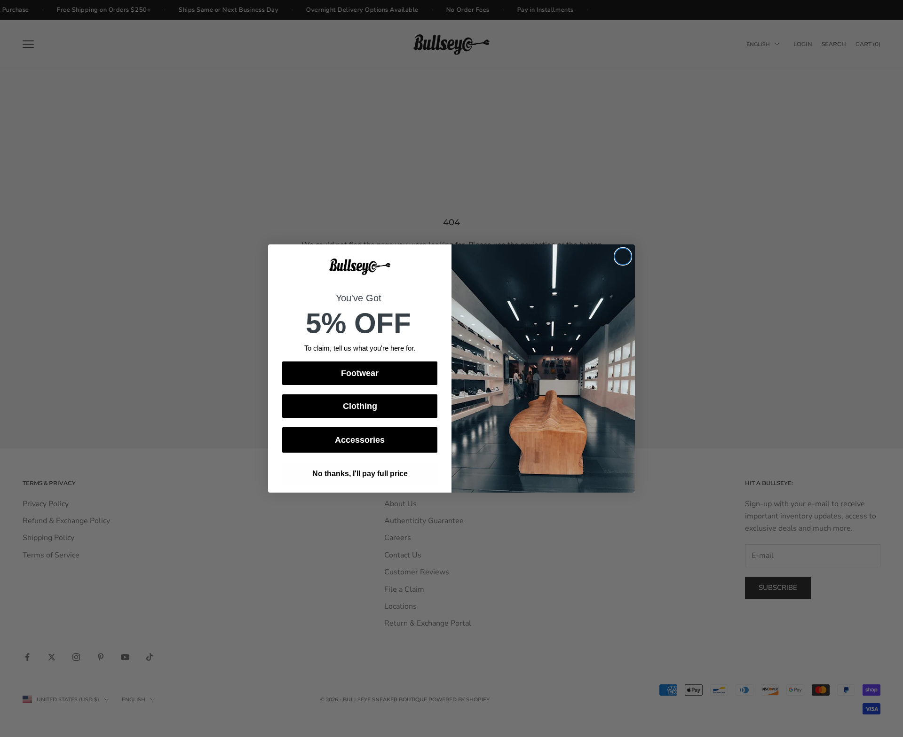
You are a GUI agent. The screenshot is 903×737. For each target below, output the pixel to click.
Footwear (360, 373)
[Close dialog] (623, 256)
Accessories (360, 440)
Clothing (360, 406)
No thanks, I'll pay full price (360, 474)
